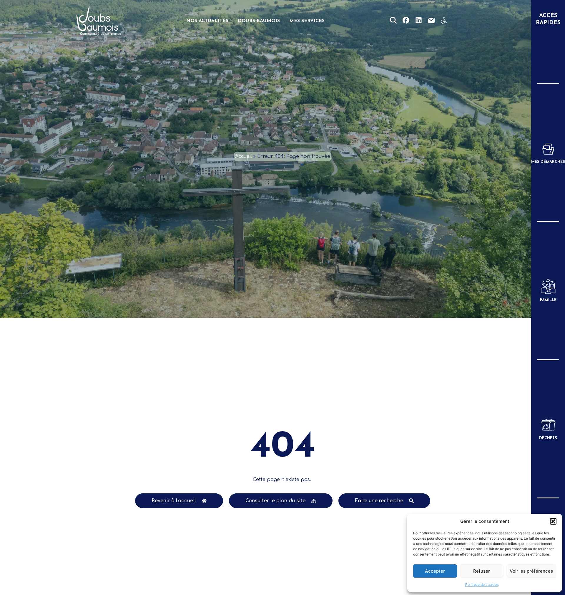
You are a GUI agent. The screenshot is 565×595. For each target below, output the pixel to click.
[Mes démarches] (548, 148)
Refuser (481, 571)
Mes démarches (548, 162)
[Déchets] (548, 424)
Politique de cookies (481, 584)
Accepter (435, 571)
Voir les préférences (531, 571)
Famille (548, 300)
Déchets (548, 438)
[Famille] (548, 286)
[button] (553, 521)
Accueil (243, 156)
